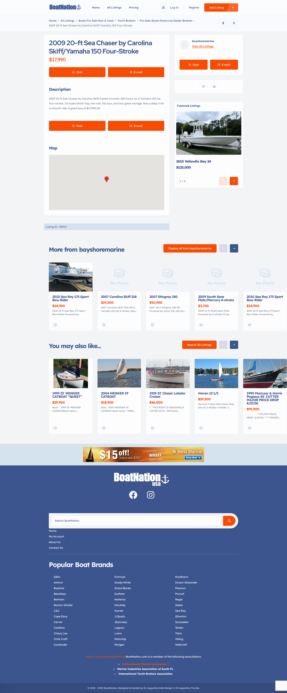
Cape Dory (60, 616)
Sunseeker (182, 622)
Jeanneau (120, 622)
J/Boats (119, 616)
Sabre (179, 605)
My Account (56, 536)
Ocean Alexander (186, 582)
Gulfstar (119, 593)
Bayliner (59, 588)
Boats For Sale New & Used (96, 20)
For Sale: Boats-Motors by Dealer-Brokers (166, 20)
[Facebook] (133, 495)
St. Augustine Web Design (158, 688)
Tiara (178, 633)
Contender (60, 644)
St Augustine (183, 688)
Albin (57, 576)
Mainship (120, 639)
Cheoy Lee (60, 633)
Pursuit (179, 593)
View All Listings (203, 46)
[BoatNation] (65, 7)
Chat (79, 72)
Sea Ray (180, 610)
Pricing (134, 7)
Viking (179, 639)
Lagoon (119, 627)
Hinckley (119, 605)
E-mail (138, 72)
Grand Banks (122, 588)
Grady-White (122, 582)
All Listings (114, 7)
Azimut (58, 582)
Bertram (59, 599)
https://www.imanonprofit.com (106, 656)
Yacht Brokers (127, 20)
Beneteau (60, 593)
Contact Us (56, 547)
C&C (56, 610)
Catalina (59, 627)
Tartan (179, 627)
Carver (58, 622)
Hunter (118, 610)
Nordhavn (181, 576)
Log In (174, 7)
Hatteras (120, 599)
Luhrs (118, 633)
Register (194, 7)
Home (96, 7)
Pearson (180, 588)
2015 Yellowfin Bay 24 (193, 161)
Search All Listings (199, 344)
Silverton (181, 616)
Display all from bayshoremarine (190, 248)
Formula (119, 576)
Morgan (119, 644)
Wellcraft (181, 644)
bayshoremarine (203, 41)
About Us (55, 542)
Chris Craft (60, 639)
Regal (179, 599)
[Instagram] (150, 495)
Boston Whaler (63, 605)
